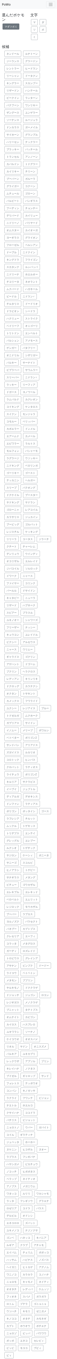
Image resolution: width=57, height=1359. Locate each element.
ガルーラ (30, 178)
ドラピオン (12, 311)
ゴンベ (10, 1237)
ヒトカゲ (28, 1267)
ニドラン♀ (31, 377)
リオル (10, 1046)
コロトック (12, 759)
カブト (10, 1326)
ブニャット (12, 1009)
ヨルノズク (12, 921)
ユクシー (11, 708)
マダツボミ (11, 26)
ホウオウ (25, 1326)
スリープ (11, 487)
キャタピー (12, 598)
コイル (10, 1134)
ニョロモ (11, 1282)
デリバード (12, 215)
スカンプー (31, 83)
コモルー (11, 421)
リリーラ (11, 539)
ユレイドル (31, 634)
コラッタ (11, 943)
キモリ (26, 1311)
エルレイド (31, 561)
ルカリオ (30, 752)
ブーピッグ (12, 524)
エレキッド (31, 892)
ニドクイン (29, 252)
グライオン (31, 237)
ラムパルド (12, 399)
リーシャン (12, 76)
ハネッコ (25, 1237)
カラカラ (28, 1274)
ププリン (28, 980)
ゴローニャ (12, 509)
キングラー (12, 83)
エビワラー (12, 443)
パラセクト (31, 921)
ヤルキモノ (12, 987)
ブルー (45, 708)
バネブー (11, 929)
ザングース (12, 112)
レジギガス (12, 1002)
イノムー (11, 730)
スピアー (11, 612)
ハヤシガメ (12, 1164)
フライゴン (31, 259)
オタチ (26, 1318)
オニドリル (12, 355)
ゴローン (30, 193)
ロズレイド (29, 951)
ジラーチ (44, 539)
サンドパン (12, 745)
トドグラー (31, 164)
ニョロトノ (12, 1127)
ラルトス (30, 443)
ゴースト (30, 473)
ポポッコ (44, 1252)
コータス (28, 539)
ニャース (28, 576)
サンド (45, 1076)
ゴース (45, 811)
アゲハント (12, 664)
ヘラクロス (29, 671)
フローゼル (12, 245)
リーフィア (29, 384)
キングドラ (12, 259)
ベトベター (12, 737)
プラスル (28, 612)
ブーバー (11, 914)
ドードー (44, 965)
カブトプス (29, 929)
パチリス (11, 1120)
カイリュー (31, 215)
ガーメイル (31, 127)
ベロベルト (12, 899)
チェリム (28, 1252)
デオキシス (31, 796)
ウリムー (28, 649)
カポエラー (12, 429)
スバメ (26, 1296)
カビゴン (30, 1017)
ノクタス (30, 1068)
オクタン (11, 693)
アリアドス (31, 745)
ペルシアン (31, 245)
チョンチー (31, 208)
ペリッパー (29, 421)
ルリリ (26, 1193)
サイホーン (12, 134)
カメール (30, 436)
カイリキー (12, 171)
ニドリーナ (12, 274)
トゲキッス (29, 826)
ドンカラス (12, 127)
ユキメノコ (12, 1230)
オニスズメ (40, 1046)
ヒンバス (30, 759)
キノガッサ (29, 1090)
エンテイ (30, 833)
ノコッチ (11, 1171)
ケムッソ (44, 1289)
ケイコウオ (12, 1039)
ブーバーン (12, 178)
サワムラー (31, 370)
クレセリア (12, 936)
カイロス (11, 1024)
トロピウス (12, 958)
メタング (30, 877)
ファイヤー (12, 583)
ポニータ (44, 855)
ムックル (11, 826)
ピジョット (29, 1120)
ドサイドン (29, 590)
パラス (40, 1208)
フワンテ (28, 1098)
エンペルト (31, 333)
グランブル (31, 134)
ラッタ (10, 1201)
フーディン (12, 208)
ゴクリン (30, 656)
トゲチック (29, 848)
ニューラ (30, 598)
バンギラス (31, 201)
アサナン (11, 965)
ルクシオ (11, 848)
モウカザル (31, 907)
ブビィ (37, 1348)
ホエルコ (28, 1105)
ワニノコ (11, 1274)
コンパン (11, 1090)
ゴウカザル (29, 884)
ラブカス (28, 914)
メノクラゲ (31, 1002)
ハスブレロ (29, 1024)
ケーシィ (28, 855)
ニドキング (12, 465)
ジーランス (12, 61)
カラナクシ (31, 686)
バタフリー (29, 348)
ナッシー (30, 627)
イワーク (11, 576)
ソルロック (31, 568)
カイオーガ (31, 230)
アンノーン (31, 156)
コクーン (30, 186)
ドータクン (31, 76)
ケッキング (31, 531)
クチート (11, 546)
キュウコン (12, 634)
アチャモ (39, 1245)
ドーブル (11, 252)
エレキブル (12, 892)
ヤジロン (11, 855)
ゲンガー (11, 348)
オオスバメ (31, 1039)
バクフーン (12, 105)
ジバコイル (12, 568)
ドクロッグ (12, 686)
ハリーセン (12, 142)
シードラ (30, 311)
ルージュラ (31, 120)
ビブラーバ (12, 370)
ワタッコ (11, 1193)
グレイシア (31, 958)
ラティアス (31, 804)
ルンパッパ (31, 267)
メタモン (11, 980)
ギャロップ (29, 1076)
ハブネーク (29, 605)
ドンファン (12, 804)
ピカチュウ (31, 1164)
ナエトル (11, 1105)
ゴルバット (31, 524)
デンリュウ (12, 554)
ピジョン (44, 1098)
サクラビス (29, 781)
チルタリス (12, 303)
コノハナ (44, 1274)
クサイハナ (12, 1112)
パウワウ (41, 1333)
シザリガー (31, 355)
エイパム (11, 1252)
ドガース (11, 392)
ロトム (10, 1304)
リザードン (12, 90)
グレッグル (12, 840)
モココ (24, 1348)
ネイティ (44, 1282)
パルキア (11, 1054)
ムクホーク (31, 715)
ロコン (45, 995)
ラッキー (11, 384)
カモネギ (41, 1318)
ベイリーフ (12, 326)
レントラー (12, 68)
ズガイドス (12, 752)
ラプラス (11, 1157)
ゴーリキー (12, 473)
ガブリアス (12, 723)
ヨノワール (29, 392)
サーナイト (29, 362)
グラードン (31, 61)
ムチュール (12, 193)
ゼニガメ (41, 1311)
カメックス (12, 701)
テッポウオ (31, 1083)
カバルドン (12, 164)
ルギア (10, 1245)
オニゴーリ (31, 326)
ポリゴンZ (31, 774)
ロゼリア (11, 1208)
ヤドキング (12, 502)
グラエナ (44, 1201)
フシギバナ (29, 1157)
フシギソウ (26, 1201)
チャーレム (29, 546)
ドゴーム (30, 664)
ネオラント (31, 281)
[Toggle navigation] (50, 4)
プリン (45, 1061)
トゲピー (30, 870)
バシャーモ (31, 451)
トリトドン (12, 333)
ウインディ (31, 554)
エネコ (24, 1340)
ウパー (29, 1127)
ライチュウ (12, 774)
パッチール (31, 149)
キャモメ (28, 1282)
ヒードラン (31, 68)
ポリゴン (11, 811)
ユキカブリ (29, 1054)
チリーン (30, 171)
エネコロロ (12, 1223)
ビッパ (26, 1333)
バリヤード (31, 223)
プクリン (11, 671)
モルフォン (12, 451)
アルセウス (29, 642)
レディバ (28, 1289)
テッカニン (12, 480)
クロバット (12, 767)
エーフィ (30, 936)
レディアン (12, 679)
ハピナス (28, 1259)
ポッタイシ (29, 811)
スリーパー (12, 377)
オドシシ (28, 1215)
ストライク (31, 318)
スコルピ (28, 862)
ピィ (9, 1355)
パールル (11, 590)
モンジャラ (29, 414)
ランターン (31, 98)
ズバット (30, 1223)
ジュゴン (30, 995)
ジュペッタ (12, 1142)
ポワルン (44, 730)
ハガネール (31, 289)
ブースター (31, 495)
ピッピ (10, 1348)
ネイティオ (29, 1179)
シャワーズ (31, 620)
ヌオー (42, 1149)
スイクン (11, 414)
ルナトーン (31, 53)
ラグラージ (12, 458)
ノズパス (44, 1259)
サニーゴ (11, 862)
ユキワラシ (12, 1032)
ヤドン (24, 1046)
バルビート (12, 201)
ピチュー (11, 884)
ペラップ (11, 1179)
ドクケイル (12, 495)
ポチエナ (41, 1326)
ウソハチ (11, 1311)
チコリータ (12, 281)
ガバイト (44, 1127)
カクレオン (31, 399)
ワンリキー (31, 105)
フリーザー (12, 627)
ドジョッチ (12, 995)
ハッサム (11, 1259)
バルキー (11, 362)
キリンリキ (31, 679)
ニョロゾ (11, 1333)
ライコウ (11, 973)
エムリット (31, 899)
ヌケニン (11, 1149)
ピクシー (11, 642)
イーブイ (11, 789)
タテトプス (31, 1009)
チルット (30, 818)
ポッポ (10, 1340)
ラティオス (31, 767)
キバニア (41, 1237)
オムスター (12, 230)
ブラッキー (12, 149)
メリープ (28, 730)
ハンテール (31, 90)
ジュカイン (31, 517)
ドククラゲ (31, 987)
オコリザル (12, 561)
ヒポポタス (29, 1171)
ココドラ (30, 1112)
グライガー (12, 186)
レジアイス (29, 708)
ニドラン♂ (29, 296)
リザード (11, 605)
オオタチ (11, 1289)
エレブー (30, 840)
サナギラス (12, 877)
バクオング (29, 487)
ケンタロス (31, 406)
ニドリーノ (12, 223)
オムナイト (12, 1017)
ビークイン (12, 98)
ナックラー (31, 142)
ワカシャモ (42, 1193)
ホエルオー (31, 274)
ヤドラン (30, 502)
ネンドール (12, 53)
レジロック (12, 907)
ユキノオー (12, 620)
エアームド (12, 436)
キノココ (11, 1318)
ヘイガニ (11, 1267)
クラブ (24, 1245)
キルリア (11, 781)
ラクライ (11, 1098)
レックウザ (12, 1061)
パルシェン (12, 340)
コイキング (12, 406)
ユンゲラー (31, 112)
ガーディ (11, 951)
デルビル (11, 1215)
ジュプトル (29, 789)
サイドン (30, 723)
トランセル (12, 156)
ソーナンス (12, 120)
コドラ (26, 1208)
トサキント (29, 693)
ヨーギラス (12, 237)
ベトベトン (29, 973)
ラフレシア (12, 818)
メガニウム (29, 1186)
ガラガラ (41, 1296)
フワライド (31, 701)
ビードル (11, 296)
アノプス (11, 1186)
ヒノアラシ (12, 870)
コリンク (30, 583)
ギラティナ (26, 1134)
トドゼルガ (12, 715)
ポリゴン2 (31, 737)
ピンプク (28, 965)
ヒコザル (28, 1149)
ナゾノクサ (31, 1230)
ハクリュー (12, 318)
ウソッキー (31, 458)
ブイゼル (11, 1076)
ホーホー (30, 1142)
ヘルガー (30, 480)
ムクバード (12, 289)
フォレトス (12, 1083)
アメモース (31, 340)
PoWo (6, 4)
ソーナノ (30, 1032)
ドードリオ (31, 303)
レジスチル (12, 531)
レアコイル (31, 509)
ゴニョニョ (40, 1304)
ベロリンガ (31, 465)
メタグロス (29, 943)
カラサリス (12, 517)
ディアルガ (12, 796)
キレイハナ (12, 1068)
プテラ (24, 1304)
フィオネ (11, 1296)
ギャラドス (12, 656)
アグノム (44, 1267)
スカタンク (12, 267)
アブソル (30, 1061)
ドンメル (30, 429)
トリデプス (12, 833)
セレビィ (39, 1340)
